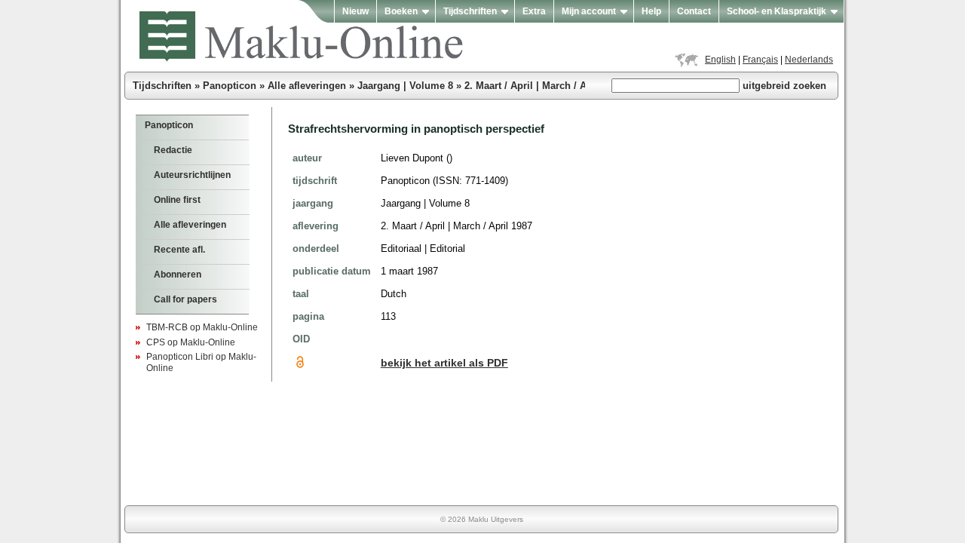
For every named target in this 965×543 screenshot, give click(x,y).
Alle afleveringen (307, 85)
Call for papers (185, 299)
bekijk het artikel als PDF (444, 363)
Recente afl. (179, 249)
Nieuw (355, 11)
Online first (177, 200)
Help (651, 11)
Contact (694, 11)
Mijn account (589, 11)
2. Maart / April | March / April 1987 (545, 85)
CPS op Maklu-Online (190, 342)
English (720, 59)
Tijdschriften (470, 11)
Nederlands (809, 59)
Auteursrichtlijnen (192, 175)
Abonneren (177, 274)
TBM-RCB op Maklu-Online (202, 327)
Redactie (173, 150)
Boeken (401, 11)
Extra (534, 11)
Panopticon (229, 85)
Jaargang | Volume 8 (405, 85)
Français (760, 59)
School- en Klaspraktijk (776, 11)
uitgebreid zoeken (784, 85)
